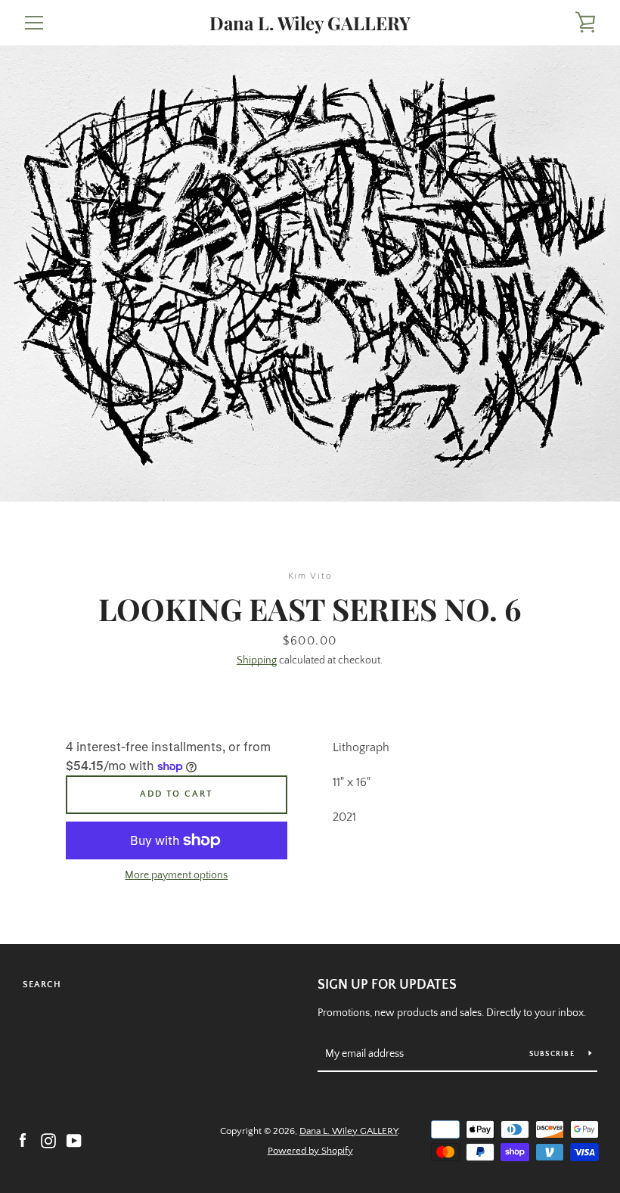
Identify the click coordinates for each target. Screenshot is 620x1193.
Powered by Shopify (310, 1150)
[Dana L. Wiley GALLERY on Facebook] (22, 1140)
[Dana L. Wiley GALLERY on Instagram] (48, 1140)
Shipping (257, 660)
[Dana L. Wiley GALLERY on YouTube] (74, 1140)
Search (42, 985)
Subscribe (553, 1054)
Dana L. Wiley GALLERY (310, 23)
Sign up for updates (387, 985)
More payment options (176, 875)
